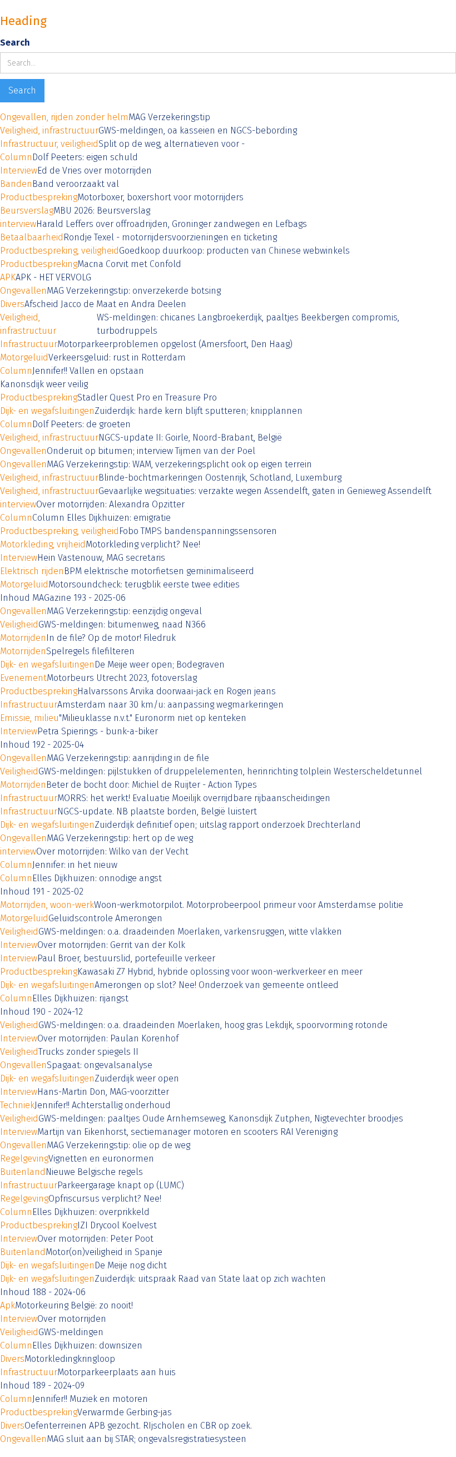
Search (15, 42)
